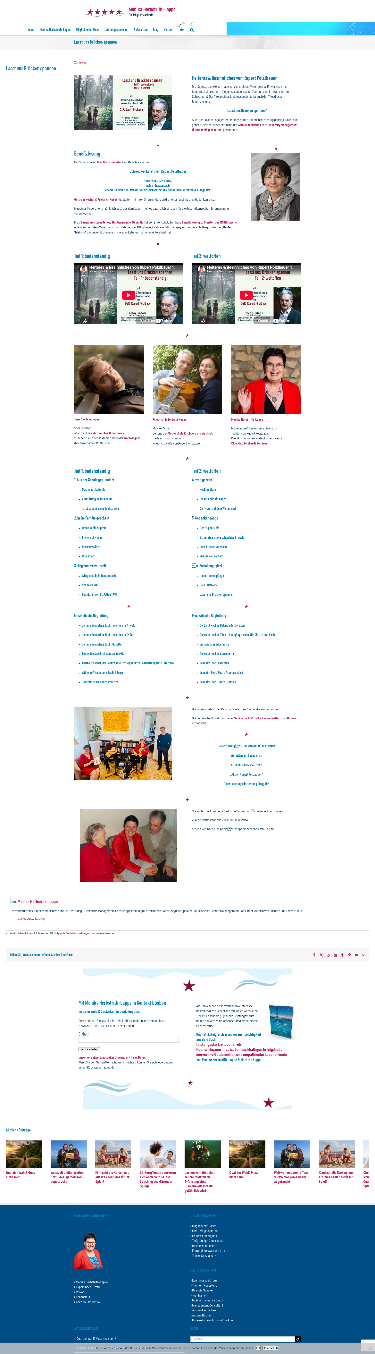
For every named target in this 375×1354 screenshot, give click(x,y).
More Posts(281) (37, 919)
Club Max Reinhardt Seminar (249, 443)
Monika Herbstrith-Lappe (247, 419)
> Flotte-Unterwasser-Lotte (207, 1264)
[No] (370, 1348)
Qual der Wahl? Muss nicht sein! (28, 1195)
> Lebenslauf (82, 1311)
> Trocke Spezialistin (203, 1270)
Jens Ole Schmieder (108, 162)
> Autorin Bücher (200, 1329)
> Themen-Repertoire (203, 1299)
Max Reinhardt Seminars (108, 433)
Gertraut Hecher (84, 199)
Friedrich (158, 419)
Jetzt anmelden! (89, 1049)
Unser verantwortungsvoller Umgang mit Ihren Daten (112, 1057)
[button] (192, 29)
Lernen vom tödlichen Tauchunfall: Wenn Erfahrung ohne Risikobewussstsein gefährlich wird (336, 1200)
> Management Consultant (206, 1319)
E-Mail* (84, 1034)
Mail (20, 919)
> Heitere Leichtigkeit (203, 1250)
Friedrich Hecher (108, 199)
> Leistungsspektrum (203, 1294)
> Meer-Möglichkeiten (204, 1245)
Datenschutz (270, 1348)
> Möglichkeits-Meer (203, 1240)
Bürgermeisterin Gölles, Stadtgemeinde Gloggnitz (112, 222)
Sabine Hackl (242, 718)
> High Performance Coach (206, 1314)
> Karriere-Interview (87, 1316)
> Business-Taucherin (203, 1260)
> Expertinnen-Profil (87, 1301)
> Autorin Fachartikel (203, 1324)
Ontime (291, 718)
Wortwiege (131, 438)
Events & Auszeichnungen (77, 933)
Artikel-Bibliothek (249, 125)
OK (258, 1348)
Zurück (78, 62)
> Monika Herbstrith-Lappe (91, 1296)
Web (25, 919)
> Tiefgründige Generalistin (207, 1255)
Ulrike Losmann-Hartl (267, 718)
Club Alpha (253, 709)
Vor (86, 62)
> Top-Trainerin (199, 1309)
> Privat (79, 1306)
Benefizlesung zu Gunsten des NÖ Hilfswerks (210, 222)
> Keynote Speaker (202, 1304)
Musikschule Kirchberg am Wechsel (190, 433)
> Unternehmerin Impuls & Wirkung (212, 1334)
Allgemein (60, 933)
